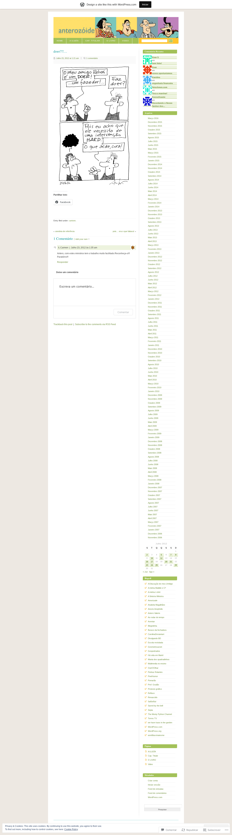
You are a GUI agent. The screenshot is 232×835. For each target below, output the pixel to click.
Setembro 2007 (154, 499)
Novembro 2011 (155, 307)
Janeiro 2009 (153, 437)
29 (176, 565)
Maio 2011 (152, 330)
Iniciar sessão (154, 785)
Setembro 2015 (154, 133)
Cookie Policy (71, 829)
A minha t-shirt (154, 592)
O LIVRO (111, 41)
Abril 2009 (152, 426)
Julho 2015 (153, 141)
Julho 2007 (153, 507)
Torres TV (152, 718)
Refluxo (151, 693)
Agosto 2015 (153, 137)
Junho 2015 (153, 145)
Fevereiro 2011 (154, 341)
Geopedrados (154, 651)
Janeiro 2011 (153, 345)
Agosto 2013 (153, 226)
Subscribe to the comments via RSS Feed (95, 324)
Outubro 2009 (154, 403)
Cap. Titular (92, 41)
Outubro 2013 (154, 218)
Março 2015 (153, 153)
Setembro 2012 (154, 268)
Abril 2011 (152, 334)
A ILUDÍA (74, 41)
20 (166, 562)
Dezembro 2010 (155, 349)
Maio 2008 (152, 468)
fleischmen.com (159, 87)
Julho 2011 (152, 322)
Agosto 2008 (153, 457)
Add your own (81, 239)
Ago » (151, 572)
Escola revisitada (155, 642)
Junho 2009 (153, 418)
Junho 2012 (153, 280)
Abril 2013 (152, 241)
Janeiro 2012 (153, 299)
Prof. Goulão (153, 685)
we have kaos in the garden (160, 722)
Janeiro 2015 (153, 160)
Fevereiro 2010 (154, 387)
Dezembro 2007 (155, 487)
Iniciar (145, 4)
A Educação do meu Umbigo (160, 584)
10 (152, 558)
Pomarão (152, 680)
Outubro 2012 (154, 264)
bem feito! (157, 63)
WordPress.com (155, 727)
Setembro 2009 (154, 407)
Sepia (150, 710)
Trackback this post (62, 324)
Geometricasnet (155, 647)
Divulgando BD (154, 638)
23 (147, 565)
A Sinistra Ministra (155, 596)
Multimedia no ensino (157, 663)
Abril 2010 (152, 380)
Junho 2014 (153, 187)
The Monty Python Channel (160, 714)
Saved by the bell (155, 706)
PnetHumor (153, 676)
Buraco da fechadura (157, 630)
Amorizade (152, 600)
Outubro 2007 (154, 495)
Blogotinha (152, 626)
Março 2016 (153, 118)
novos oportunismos (162, 73)
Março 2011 (153, 337)
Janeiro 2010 (153, 391)
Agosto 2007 (153, 503)
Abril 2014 (152, 195)
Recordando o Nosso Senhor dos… (162, 104)
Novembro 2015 (155, 126)
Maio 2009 (152, 422)
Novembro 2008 (155, 445)
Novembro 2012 (155, 260)
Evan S (155, 57)
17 (152, 562)
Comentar (123, 312)
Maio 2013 (152, 237)
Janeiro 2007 (153, 530)
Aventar (151, 621)
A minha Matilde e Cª (157, 588)
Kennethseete (158, 97)
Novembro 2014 (155, 168)
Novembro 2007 (155, 491)
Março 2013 (153, 245)
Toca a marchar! (159, 93)
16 (147, 562)
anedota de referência (64, 231)
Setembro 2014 (154, 176)
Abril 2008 (152, 472)
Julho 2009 (153, 414)
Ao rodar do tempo (156, 617)
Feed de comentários (157, 793)
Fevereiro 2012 (154, 295)
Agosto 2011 (153, 318)
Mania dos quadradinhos (158, 659)
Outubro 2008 (154, 449)
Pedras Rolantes (155, 672)
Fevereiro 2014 (154, 203)
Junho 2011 (153, 326)
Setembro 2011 (154, 314)
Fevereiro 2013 (154, 249)
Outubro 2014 (154, 172)
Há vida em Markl (155, 655)
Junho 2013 (153, 234)
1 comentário (92, 58)
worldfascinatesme (156, 735)
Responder (62, 262)
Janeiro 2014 (153, 207)
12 (161, 558)
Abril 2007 (152, 518)
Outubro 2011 (154, 310)
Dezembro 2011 (155, 303)
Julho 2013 (153, 230)
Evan (154, 67)
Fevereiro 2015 (154, 157)
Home (60, 41)
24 (152, 565)
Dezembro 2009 (155, 395)
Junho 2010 (153, 372)
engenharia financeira (162, 83)
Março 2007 (153, 522)
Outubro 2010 (154, 357)
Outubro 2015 (154, 130)
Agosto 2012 (153, 272)
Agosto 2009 (153, 410)
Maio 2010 (152, 376)
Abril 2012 (152, 287)
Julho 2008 (153, 460)
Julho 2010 (153, 368)
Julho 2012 (153, 276)
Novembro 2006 (155, 537)
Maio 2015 (152, 149)
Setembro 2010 (154, 360)
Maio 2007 (152, 514)
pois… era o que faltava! (123, 231)
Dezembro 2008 (155, 441)
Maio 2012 (152, 283)
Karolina (156, 77)
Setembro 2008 (154, 453)
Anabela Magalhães (156, 605)
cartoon (72, 220)
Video (125, 41)
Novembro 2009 (155, 399)
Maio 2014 (152, 191)
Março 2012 (153, 291)
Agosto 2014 (153, 180)
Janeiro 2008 (153, 484)
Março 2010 (153, 384)
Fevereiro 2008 (154, 480)
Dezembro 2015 (155, 122)
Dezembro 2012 (155, 257)
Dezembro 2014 (155, 164)
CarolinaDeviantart (156, 634)
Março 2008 (153, 476)
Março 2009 (153, 430)
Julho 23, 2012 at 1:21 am (67, 58)
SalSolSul (152, 701)
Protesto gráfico (155, 689)
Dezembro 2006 (155, 534)
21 (171, 562)
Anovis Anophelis (155, 609)
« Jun (145, 572)
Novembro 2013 (155, 214)
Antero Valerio (154, 613)
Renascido (152, 697)
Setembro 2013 (154, 222)
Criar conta (153, 780)
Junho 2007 (153, 510)
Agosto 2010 (153, 364)
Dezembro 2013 (155, 211)
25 (157, 565)
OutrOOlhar (153, 668)
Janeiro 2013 (153, 253)
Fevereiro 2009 (154, 433)
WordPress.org (154, 731)
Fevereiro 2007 (154, 526)
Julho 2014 (153, 183)
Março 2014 (153, 199)
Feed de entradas (155, 789)
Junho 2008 (153, 464)
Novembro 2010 (155, 353)
